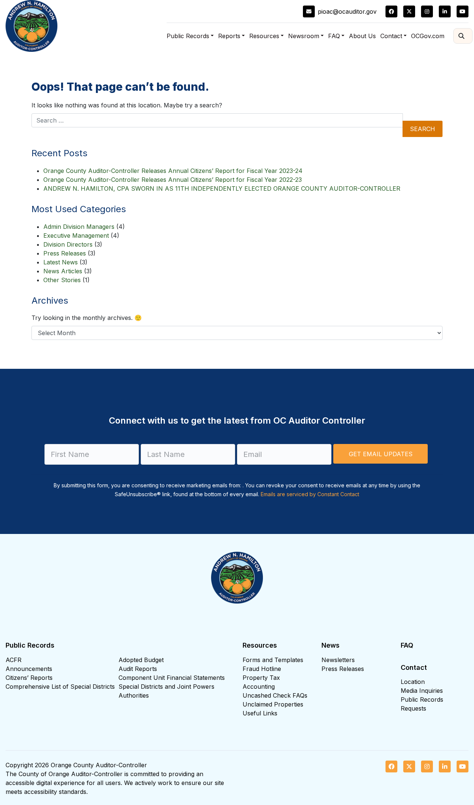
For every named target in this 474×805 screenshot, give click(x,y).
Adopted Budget (141, 660)
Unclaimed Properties (273, 704)
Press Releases (64, 253)
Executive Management (76, 235)
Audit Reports (137, 668)
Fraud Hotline (262, 668)
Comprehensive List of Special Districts (60, 686)
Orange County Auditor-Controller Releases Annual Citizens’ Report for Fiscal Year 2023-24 (173, 170)
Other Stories (62, 280)
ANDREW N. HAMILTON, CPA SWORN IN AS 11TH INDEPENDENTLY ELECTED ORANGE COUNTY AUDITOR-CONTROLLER (221, 188)
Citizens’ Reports (29, 677)
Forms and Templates (273, 660)
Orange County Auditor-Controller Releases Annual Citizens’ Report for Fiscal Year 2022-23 (172, 179)
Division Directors (68, 244)
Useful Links (260, 713)
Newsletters (338, 660)
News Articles (62, 271)
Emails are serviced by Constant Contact (310, 494)
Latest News (60, 262)
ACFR (13, 660)
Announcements (29, 668)
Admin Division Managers (78, 226)
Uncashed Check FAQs (275, 695)
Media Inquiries (422, 690)
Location (413, 681)
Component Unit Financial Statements (171, 677)
